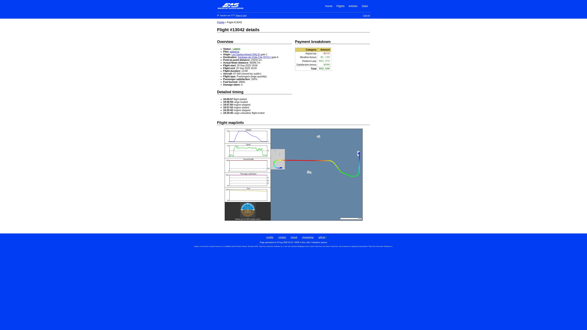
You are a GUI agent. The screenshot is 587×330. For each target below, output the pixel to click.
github (321, 237)
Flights (340, 6)
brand (294, 237)
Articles (353, 6)
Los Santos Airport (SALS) (246, 54)
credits (269, 237)
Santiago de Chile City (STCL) (254, 57)
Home (328, 6)
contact (282, 237)
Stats (365, 6)
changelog (308, 237)
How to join (241, 15)
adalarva (234, 51)
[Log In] (366, 15)
